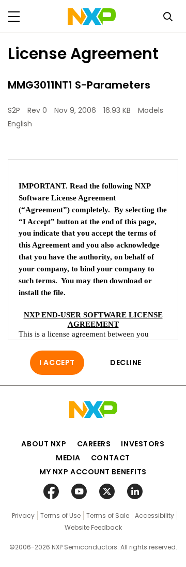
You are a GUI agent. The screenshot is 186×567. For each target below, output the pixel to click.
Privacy (23, 515)
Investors (142, 444)
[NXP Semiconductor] (92, 17)
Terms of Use (60, 515)
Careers (94, 444)
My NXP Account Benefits (93, 472)
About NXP (43, 444)
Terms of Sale (107, 515)
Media (68, 458)
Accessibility (154, 515)
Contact (110, 458)
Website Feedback (93, 527)
